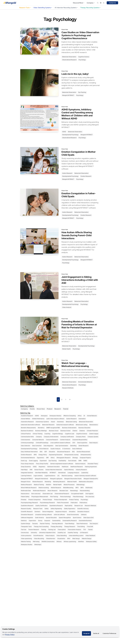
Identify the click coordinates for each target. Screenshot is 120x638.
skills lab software (59, 514)
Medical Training (39, 484)
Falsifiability (62, 460)
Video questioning (26, 538)
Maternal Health (72, 481)
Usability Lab (62, 532)
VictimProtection (38, 535)
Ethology (75, 457)
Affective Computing (69, 415)
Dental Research (83, 445)
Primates (23, 499)
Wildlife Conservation (48, 541)
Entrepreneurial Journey (71, 454)
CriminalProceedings (42, 442)
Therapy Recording (56, 526)
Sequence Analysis (61, 511)
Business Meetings (41, 430)
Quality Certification (41, 505)
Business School (65, 430)
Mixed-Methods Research (28, 487)
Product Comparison (34, 499)
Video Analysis (66, 307)
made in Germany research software (85, 475)
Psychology (82, 59)
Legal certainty (38, 475)
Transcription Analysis (74, 529)
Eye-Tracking (82, 92)
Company (90, 3)
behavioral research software (65, 424)
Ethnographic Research (63, 457)
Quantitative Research (56, 505)
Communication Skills (27, 436)
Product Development (60, 499)
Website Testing (26, 541)
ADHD (64, 131)
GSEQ (34, 466)
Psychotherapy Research (47, 502)
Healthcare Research (76, 466)
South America (39, 517)
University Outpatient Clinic (47, 532)
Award (53, 421)
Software (83, 514)
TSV (84, 529)
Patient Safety (25, 496)
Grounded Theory (93, 463)
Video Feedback (90, 535)
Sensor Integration (47, 511)
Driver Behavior (43, 448)
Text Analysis (94, 523)
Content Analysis (65, 439)
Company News (81, 436)
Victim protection (26, 535)
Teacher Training (45, 523)
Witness (59, 541)
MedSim (48, 484)
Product (49, 409)
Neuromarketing (84, 490)
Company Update (93, 436)
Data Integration (48, 445)
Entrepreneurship (86, 454)
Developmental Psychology (70, 134)
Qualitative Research (27, 505)
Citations (82, 430)
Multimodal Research (39, 490)
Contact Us (112, 3)
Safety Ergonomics (69, 508)
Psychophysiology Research (29, 502)
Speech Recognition (65, 517)
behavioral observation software (30, 424)
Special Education (51, 517)
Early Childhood (77, 448)
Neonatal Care (64, 490)
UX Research (84, 532)
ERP (47, 457)
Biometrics (41, 427)
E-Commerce (66, 448)
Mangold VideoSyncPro (91, 478)
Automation (82, 418)
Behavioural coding (81, 424)
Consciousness (25, 439)
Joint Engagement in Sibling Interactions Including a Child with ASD (80, 280)
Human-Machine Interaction (54, 469)
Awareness (60, 421)
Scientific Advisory (83, 508)
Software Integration (27, 517)
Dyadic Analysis (55, 448)
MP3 (77, 487)
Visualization (61, 538)
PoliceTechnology (78, 496)
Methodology (80, 484)
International (62, 472)
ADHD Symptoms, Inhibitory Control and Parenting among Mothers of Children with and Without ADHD (77, 114)
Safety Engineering (56, 508)
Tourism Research (33, 529)
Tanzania (35, 523)
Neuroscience (25, 493)
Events (32, 409)
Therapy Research (69, 526)
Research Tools (24, 8)
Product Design (47, 499)
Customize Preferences (109, 633)
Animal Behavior (92, 415)
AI (84, 415)
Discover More (78, 3)
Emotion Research (86, 176)
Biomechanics (94, 424)
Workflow (81, 541)
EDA (41, 451)
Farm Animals (72, 460)
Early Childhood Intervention (29, 451)
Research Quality (26, 508)
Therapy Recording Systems (89, 8)
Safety (46, 508)
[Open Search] (97, 2)
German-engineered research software (61, 463)
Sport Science (77, 517)
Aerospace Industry (55, 415)
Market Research (38, 481)
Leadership (84, 472)
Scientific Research (26, 511)
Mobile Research (56, 487)
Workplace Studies (26, 544)
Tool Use (23, 529)
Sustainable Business (85, 520)
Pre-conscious (90, 496)
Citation (75, 430)
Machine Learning (67, 475)
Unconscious (25, 532)
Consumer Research (52, 439)
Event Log (24, 460)
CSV (73, 442)
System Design (25, 523)
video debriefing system (76, 535)
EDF (46, 451)
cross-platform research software (60, 442)
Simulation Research (27, 514)
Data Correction (36, 445)
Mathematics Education (86, 481)
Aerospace (44, 415)
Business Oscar (53, 430)
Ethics (52, 457)
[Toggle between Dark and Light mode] (103, 2)
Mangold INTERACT (68, 95)
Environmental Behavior (85, 382)
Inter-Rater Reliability (41, 472)
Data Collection (25, 445)
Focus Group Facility (42, 463)
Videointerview (50, 538)
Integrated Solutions (27, 472)
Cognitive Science (83, 56)
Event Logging (33, 460)
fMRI (80, 460)
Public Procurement (63, 502)
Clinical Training (37, 433)
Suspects (47, 520)
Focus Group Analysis (27, 463)
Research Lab (79, 505)
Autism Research (67, 173)
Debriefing (73, 445)
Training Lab (52, 529)
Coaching (47, 433)
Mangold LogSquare (56, 478)
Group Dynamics (26, 466)
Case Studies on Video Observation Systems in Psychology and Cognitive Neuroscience (80, 35)
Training (43, 529)
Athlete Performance (38, 418)
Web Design (76, 538)
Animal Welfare (25, 418)
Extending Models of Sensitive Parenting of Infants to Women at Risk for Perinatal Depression (79, 324)
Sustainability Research (70, 520)
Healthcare (65, 466)
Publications (83, 502)
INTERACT (53, 472)
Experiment (43, 460)
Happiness (42, 466)
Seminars (37, 511)
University (34, 532)
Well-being (36, 541)
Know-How (65, 29)
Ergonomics (40, 457)
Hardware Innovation (53, 466)
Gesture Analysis (80, 463)
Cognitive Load (69, 433)
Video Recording (39, 538)
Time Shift (90, 526)
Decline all (96, 633)
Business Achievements (69, 427)
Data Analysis (93, 442)
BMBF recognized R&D (53, 427)
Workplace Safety (91, 541)
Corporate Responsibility (79, 439)
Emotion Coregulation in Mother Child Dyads (79, 153)
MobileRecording (68, 487)
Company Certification (67, 436)
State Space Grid (88, 517)
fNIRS (85, 460)
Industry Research (81, 469)
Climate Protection (92, 430)
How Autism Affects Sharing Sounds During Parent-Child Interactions (77, 235)
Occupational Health (77, 493)
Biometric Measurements (28, 427)
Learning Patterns (26, 475)
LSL (58, 475)
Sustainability (56, 520)
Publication (74, 502)
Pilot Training (54, 496)
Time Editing (81, 526)
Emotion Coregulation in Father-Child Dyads (79, 195)
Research (57, 409)
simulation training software (43, 514)
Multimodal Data (26, 490)
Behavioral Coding (71, 421)
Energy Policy (43, 454)
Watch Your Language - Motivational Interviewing (75, 364)
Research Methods (67, 388)
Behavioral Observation (69, 56)
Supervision (32, 520)
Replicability (68, 505)
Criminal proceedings (27, 442)
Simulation (72, 511)
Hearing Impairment (91, 466)
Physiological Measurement (40, 496)
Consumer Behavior (38, 439)
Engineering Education (55, 454)
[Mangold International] (9, 2)
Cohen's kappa (93, 433)
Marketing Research (59, 481)
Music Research (52, 490)
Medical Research (26, 484)
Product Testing (74, 499)
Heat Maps (24, 469)
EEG (73, 451)
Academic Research (27, 415)
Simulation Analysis (83, 511)
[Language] (100, 2)
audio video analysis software (55, 418)
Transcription (62, 529)
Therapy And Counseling (41, 526)
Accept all (86, 633)
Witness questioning (70, 541)
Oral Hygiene (89, 493)
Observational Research (69, 59)
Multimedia (89, 487)
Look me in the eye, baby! (75, 74)
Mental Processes (69, 484)
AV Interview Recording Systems (65, 8)
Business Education (84, 427)
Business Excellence (27, 430)
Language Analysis (73, 472)
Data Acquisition (82, 442)
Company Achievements (51, 436)
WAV (68, 538)
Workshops (37, 544)
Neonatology (74, 490)
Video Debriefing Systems (42, 8)
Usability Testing (73, 532)
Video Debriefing (62, 535)
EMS (35, 454)
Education (52, 451)
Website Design (86, 538)
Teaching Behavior (57, 523)
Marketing (48, 481)
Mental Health (66, 349)
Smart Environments (73, 514)
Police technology (65, 496)
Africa (79, 415)
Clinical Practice (26, 433)
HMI (31, 469)
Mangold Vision (25, 481)
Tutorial (65, 409)
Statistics (24, 520)
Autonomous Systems (42, 421)
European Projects (85, 457)
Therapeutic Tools (26, 526)
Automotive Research (27, 421)
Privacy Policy (9, 634)
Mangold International (41, 478)
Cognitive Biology (57, 433)
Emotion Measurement (83, 451)
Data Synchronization (61, 445)
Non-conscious (35, 493)
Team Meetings (69, 523)
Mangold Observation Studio (72, 478)
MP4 (82, 487)
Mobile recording (44, 487)
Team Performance (81, 523)
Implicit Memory (69, 469)
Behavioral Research (48, 424)
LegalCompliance (50, 475)
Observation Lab (47, 493)
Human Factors (38, 469)
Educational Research (63, 451)
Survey (40, 520)
